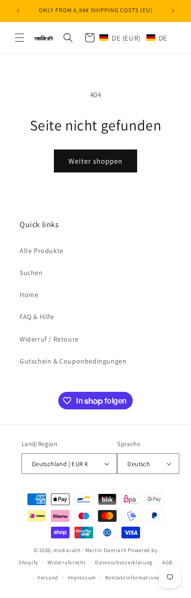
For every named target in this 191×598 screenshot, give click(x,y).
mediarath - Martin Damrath (89, 550)
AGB (167, 562)
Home (29, 294)
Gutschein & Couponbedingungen (73, 361)
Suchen (31, 272)
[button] (19, 37)
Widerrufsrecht (67, 562)
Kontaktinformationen (134, 577)
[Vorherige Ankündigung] (18, 10)
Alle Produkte (42, 250)
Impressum (82, 577)
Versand (47, 577)
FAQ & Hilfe (37, 316)
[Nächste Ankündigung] (173, 10)
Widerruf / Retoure (49, 339)
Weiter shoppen (95, 161)
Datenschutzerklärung (124, 562)
